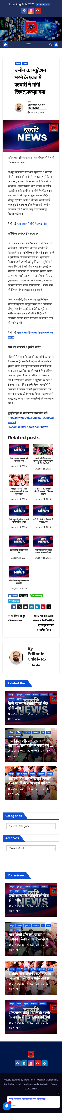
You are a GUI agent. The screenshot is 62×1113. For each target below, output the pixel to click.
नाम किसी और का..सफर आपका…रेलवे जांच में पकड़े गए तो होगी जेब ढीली (30, 745)
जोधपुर (18, 63)
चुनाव (18, 774)
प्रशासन (35, 695)
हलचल (19, 699)
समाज (11, 736)
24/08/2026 (18, 906)
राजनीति (32, 774)
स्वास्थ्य (11, 699)
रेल (51, 695)
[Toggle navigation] (28, 44)
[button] (50, 44)
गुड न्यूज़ (19, 695)
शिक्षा (48, 732)
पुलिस (26, 1004)
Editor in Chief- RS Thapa (37, 106)
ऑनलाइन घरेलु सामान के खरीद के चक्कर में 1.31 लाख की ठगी (29, 1014)
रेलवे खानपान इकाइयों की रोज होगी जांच (28, 705)
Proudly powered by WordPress (19, 1079)
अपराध (25, 63)
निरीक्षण (27, 695)
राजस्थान (44, 695)
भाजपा (25, 774)
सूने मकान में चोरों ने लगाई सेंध (31, 223)
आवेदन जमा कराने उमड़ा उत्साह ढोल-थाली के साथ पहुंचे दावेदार (29, 780)
